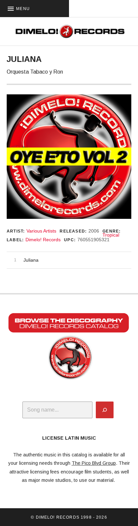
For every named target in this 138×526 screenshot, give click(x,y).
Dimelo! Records (43, 239)
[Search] (105, 410)
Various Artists (41, 231)
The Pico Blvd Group (94, 463)
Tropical (110, 235)
